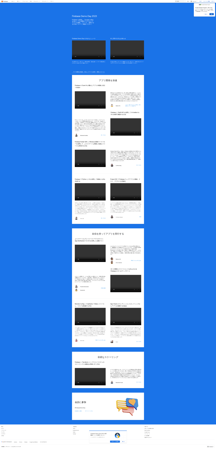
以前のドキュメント (148, 437)
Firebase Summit (76, 430)
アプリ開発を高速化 (78, 72)
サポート (52, 1)
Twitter (74, 432)
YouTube (74, 433)
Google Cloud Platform (34, 442)
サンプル (2, 432)
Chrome (20, 442)
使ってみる (103, 135)
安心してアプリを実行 (90, 72)
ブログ (200, 1)
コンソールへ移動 (206, 1)
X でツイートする (89, 411)
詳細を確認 (103, 288)
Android (15, 442)
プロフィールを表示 (115, 441)
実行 (18, 1)
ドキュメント (36, 1)
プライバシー (8, 446)
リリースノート (147, 433)
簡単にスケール (101, 72)
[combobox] (180, 1)
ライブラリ (3, 433)
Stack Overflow (147, 430)
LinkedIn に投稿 (78, 411)
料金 (31, 1)
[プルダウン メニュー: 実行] (20, 1)
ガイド (2, 428)
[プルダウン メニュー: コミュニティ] (48, 1)
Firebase (25, 442)
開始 (211, 14)
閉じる (206, 14)
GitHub (2, 435)
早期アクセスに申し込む (136, 260)
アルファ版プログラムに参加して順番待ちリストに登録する (132, 105)
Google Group (147, 432)
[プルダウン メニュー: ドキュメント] (39, 1)
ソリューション (25, 1)
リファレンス (3, 430)
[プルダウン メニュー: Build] (14, 1)
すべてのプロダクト (43, 442)
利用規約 (2, 446)
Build (12, 1)
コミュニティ (44, 1)
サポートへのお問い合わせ (149, 428)
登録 (140, 216)
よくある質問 (146, 435)
